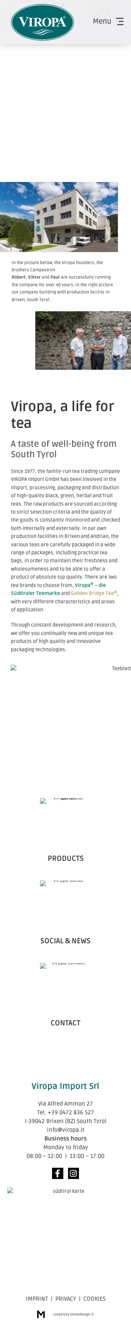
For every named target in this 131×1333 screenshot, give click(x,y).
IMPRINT (37, 1298)
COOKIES (94, 1298)
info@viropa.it (65, 1130)
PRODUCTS (66, 858)
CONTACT (65, 1023)
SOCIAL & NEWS (65, 941)
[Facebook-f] (57, 1173)
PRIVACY (65, 1298)
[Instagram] (73, 1173)
